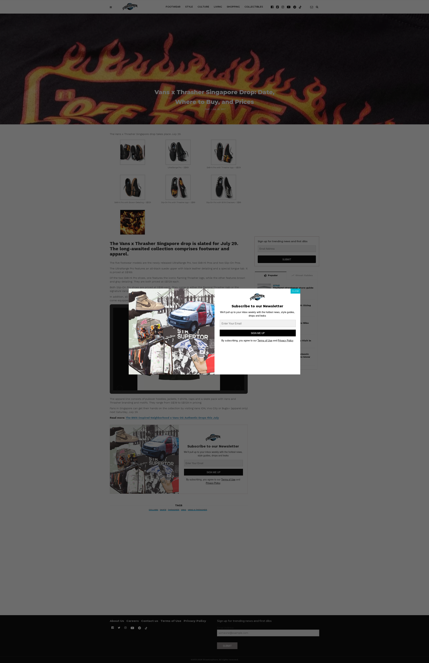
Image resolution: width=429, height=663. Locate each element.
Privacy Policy (285, 340)
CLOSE (295, 291)
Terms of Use (264, 340)
